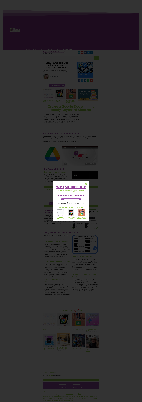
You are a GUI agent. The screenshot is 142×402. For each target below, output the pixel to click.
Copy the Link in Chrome (71, 218)
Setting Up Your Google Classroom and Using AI (81, 218)
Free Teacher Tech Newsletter (71, 195)
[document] (71, 201)
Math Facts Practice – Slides (60, 218)
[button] (86, 184)
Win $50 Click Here (71, 187)
